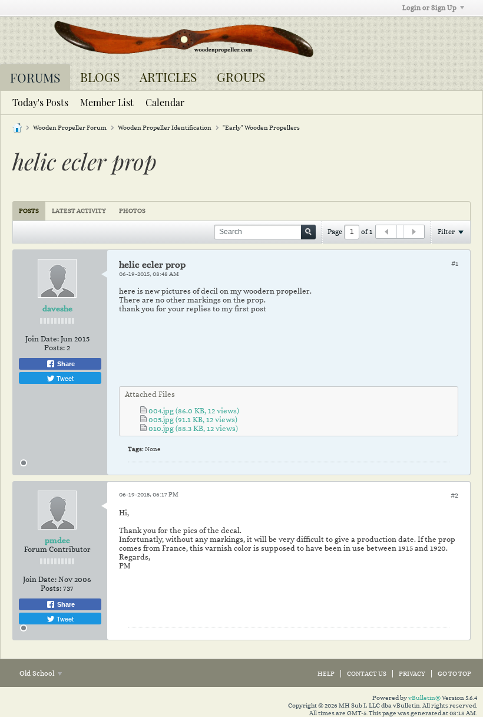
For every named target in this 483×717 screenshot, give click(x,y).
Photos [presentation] (132, 211)
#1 (454, 263)
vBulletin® (424, 698)
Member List (107, 102)
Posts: (54, 347)
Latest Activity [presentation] (79, 211)
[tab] (28, 211)
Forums (35, 77)
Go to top (454, 673)
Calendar (164, 102)
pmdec (57, 540)
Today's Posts (40, 102)
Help (326, 673)
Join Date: (42, 338)
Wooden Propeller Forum (70, 127)
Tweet (64, 378)
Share (65, 363)
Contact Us (366, 673)
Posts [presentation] (29, 211)
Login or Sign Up (429, 8)
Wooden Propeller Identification (164, 127)
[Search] (308, 232)
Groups (241, 76)
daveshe (57, 308)
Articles (168, 76)
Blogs (100, 76)
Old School (37, 673)
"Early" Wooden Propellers (261, 127)
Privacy (412, 673)
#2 (454, 495)
